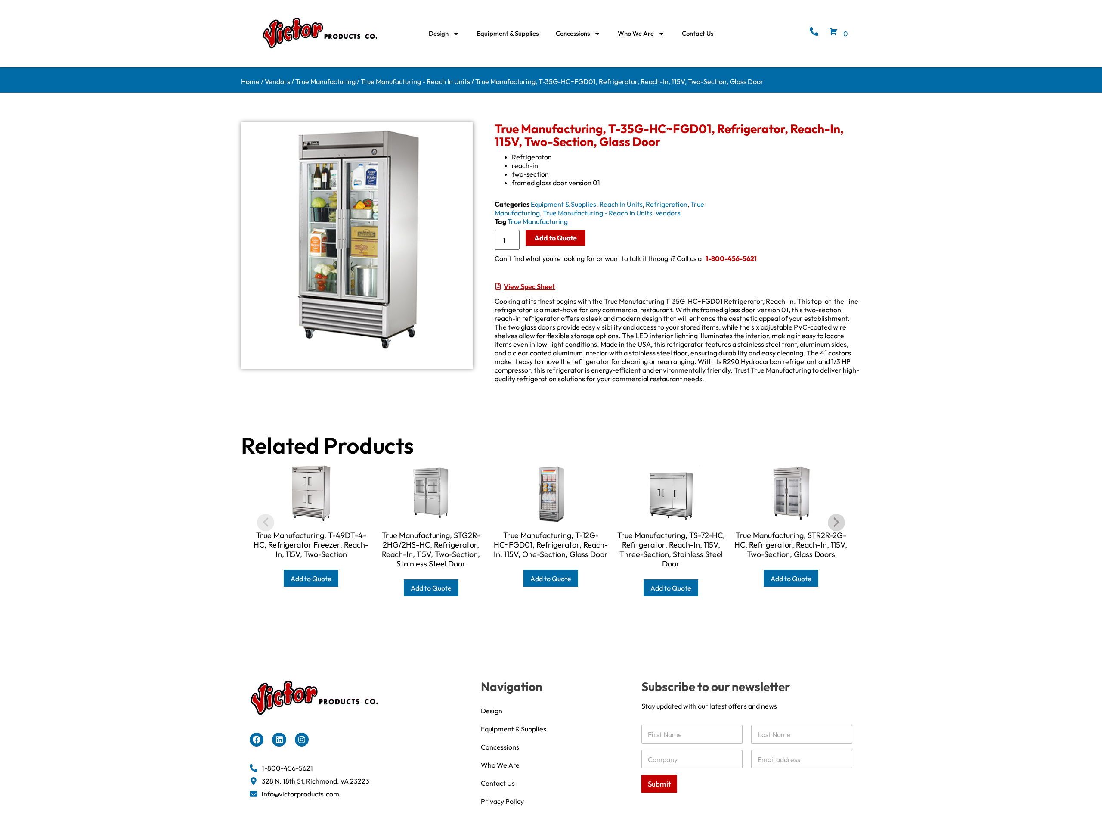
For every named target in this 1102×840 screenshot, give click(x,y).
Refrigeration (666, 204)
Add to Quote (555, 237)
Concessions (573, 33)
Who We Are (636, 33)
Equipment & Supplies (508, 33)
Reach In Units (621, 204)
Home (250, 81)
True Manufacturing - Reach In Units (415, 81)
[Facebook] (256, 740)
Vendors (277, 81)
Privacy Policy (502, 801)
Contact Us (697, 33)
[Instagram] (302, 740)
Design (439, 33)
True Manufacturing (325, 81)
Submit (659, 783)
